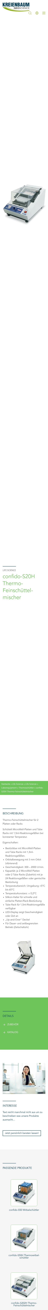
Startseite (5, 784)
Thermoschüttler (26, 788)
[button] (24, 1024)
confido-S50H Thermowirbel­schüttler (24, 1256)
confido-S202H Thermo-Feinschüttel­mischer (24, 1304)
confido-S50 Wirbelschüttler (24, 1210)
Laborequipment (9, 788)
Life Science (17, 784)
